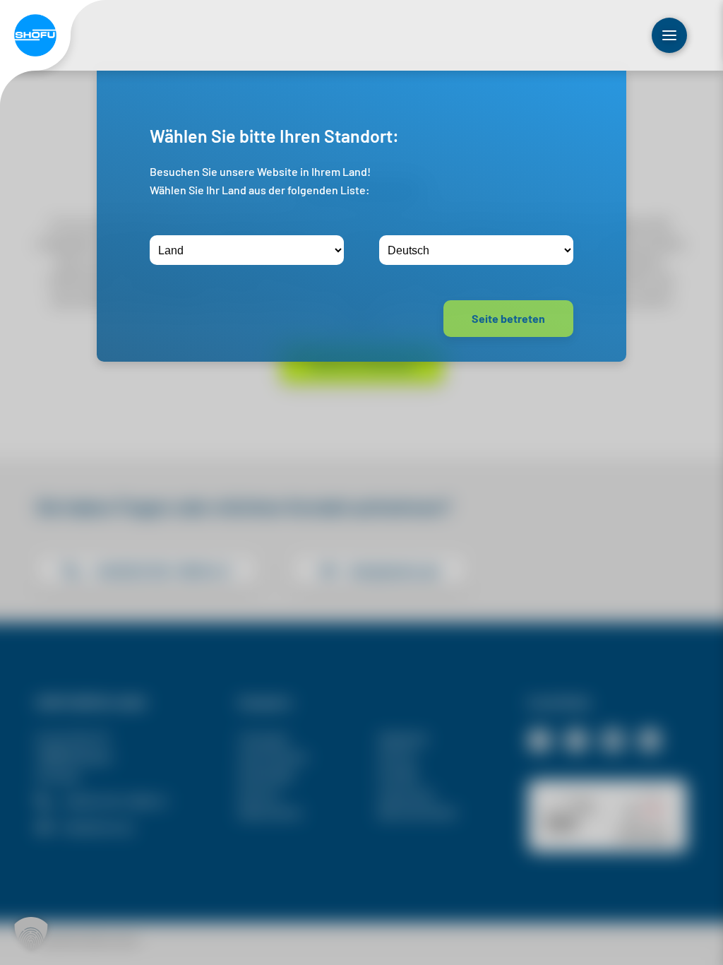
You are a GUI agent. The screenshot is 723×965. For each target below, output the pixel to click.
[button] (31, 934)
